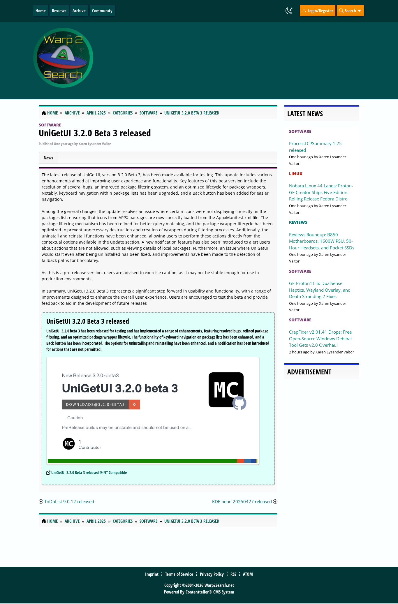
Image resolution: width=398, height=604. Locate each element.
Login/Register (320, 10)
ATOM (248, 574)
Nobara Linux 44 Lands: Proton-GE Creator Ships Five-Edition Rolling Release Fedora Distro (321, 192)
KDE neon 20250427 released (242, 501)
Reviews (59, 10)
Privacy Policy (212, 574)
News (48, 158)
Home (41, 10)
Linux (295, 173)
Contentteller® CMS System (210, 592)
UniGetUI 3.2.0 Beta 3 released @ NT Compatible (89, 472)
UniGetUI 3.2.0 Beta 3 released (95, 132)
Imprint (152, 574)
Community (102, 10)
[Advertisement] (237, 60)
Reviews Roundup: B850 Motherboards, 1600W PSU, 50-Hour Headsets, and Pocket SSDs (321, 241)
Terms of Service (179, 574)
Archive (79, 10)
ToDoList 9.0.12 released (69, 501)
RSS (233, 574)
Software (50, 125)
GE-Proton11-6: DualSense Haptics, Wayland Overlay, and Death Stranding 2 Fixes (320, 289)
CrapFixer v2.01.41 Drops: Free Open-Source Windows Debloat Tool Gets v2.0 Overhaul (320, 338)
